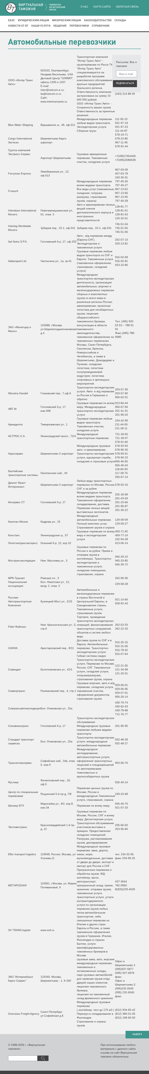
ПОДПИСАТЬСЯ (125, 83)
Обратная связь (127, 6)
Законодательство (98, 20)
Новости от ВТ (18, 26)
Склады (120, 20)
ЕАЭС (11, 20)
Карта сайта (102, 6)
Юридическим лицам (33, 20)
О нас (84, 6)
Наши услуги (40, 26)
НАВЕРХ (137, 1034)
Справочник (101, 26)
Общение (60, 26)
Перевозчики (79, 26)
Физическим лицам (66, 20)
